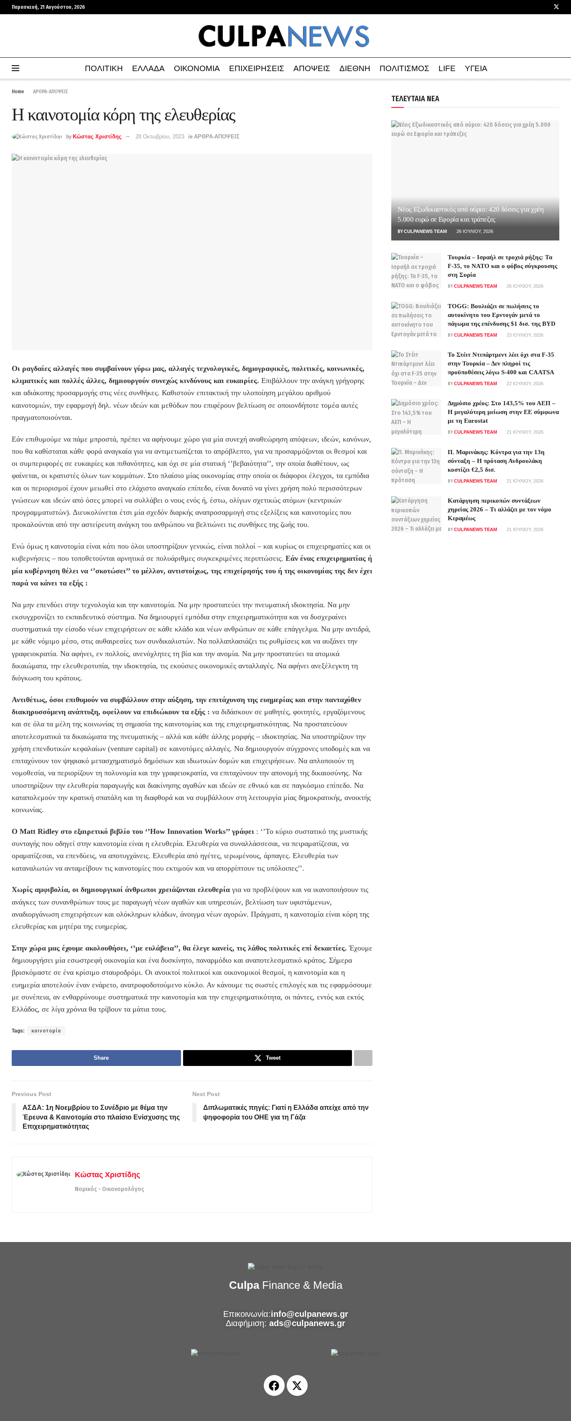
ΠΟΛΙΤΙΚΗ (104, 68)
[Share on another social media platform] (363, 1058)
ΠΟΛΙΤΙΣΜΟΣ (404, 68)
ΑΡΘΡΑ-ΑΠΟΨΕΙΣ (50, 92)
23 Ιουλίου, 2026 (524, 334)
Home (18, 92)
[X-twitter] (297, 1385)
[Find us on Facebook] (545, 7)
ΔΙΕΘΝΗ (354, 68)
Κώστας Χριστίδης (97, 136)
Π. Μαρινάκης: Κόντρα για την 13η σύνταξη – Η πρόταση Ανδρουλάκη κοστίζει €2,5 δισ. (496, 461)
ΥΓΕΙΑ (476, 68)
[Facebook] (274, 1385)
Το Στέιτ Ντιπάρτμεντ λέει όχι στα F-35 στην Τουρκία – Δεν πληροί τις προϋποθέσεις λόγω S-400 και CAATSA (501, 363)
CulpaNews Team (425, 231)
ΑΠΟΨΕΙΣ (311, 68)
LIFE (447, 68)
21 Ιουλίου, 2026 (524, 431)
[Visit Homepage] (285, 36)
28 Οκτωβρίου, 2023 (159, 136)
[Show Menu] (15, 68)
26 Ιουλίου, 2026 (474, 231)
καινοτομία (46, 1031)
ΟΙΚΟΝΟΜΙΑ (197, 68)
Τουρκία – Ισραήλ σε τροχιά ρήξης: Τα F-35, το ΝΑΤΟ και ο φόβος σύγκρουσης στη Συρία (502, 266)
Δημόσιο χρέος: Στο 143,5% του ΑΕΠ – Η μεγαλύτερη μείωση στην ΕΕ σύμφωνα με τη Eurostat (503, 412)
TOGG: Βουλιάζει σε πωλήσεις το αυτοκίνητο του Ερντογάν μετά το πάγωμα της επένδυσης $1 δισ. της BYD (502, 315)
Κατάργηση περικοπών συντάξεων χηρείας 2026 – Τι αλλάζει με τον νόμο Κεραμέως (499, 509)
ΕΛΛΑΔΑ (148, 68)
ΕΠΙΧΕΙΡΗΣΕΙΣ (256, 68)
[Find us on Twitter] (556, 7)
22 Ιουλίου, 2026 (524, 383)
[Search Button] (556, 68)
